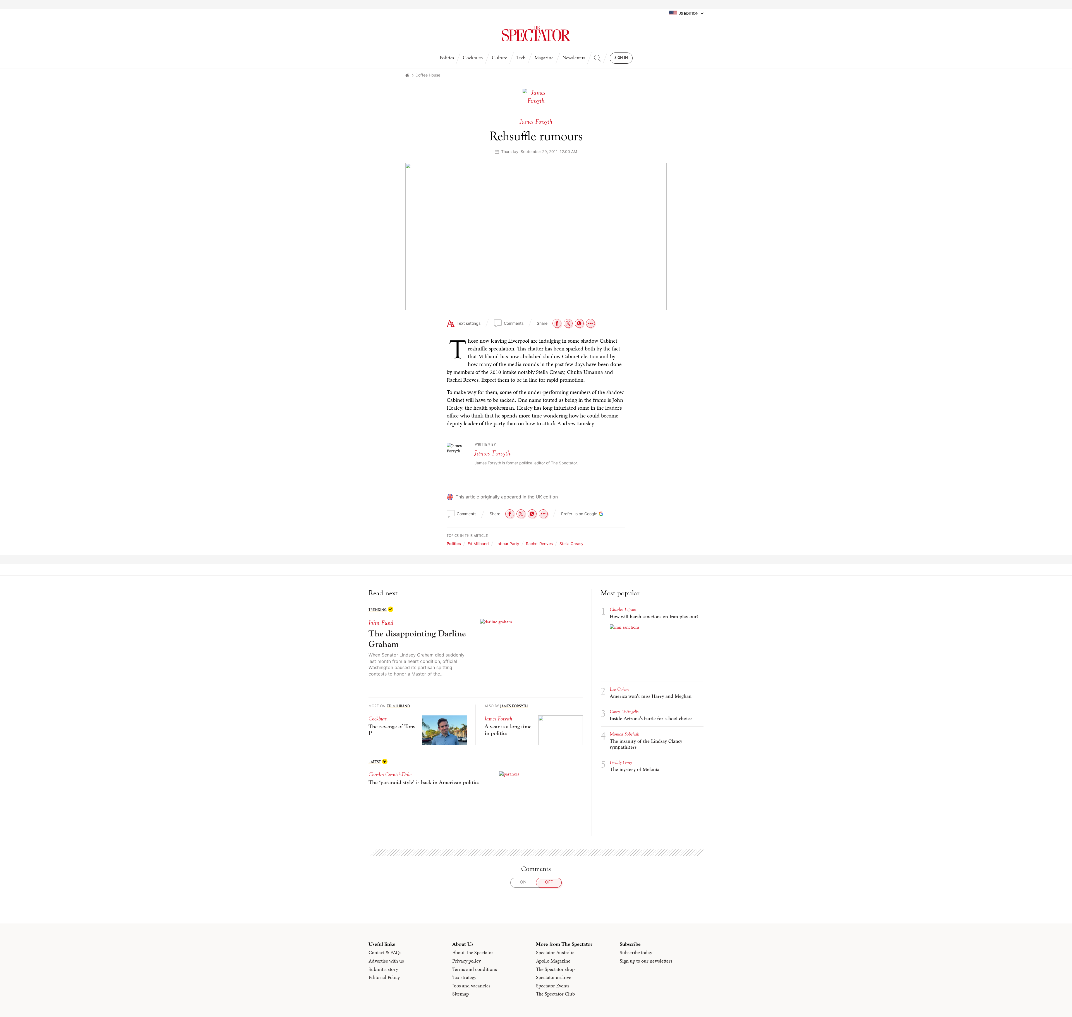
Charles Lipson (623, 609)
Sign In (621, 58)
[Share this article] (590, 323)
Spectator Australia (555, 952)
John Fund (380, 623)
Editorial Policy (384, 977)
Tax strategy (464, 977)
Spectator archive (553, 977)
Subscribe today (636, 952)
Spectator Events (553, 986)
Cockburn (473, 58)
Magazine (544, 58)
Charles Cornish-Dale (389, 774)
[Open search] (597, 58)
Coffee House (427, 75)
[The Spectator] (536, 33)
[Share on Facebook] (556, 323)
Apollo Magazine (553, 961)
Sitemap (460, 994)
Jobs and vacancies (471, 986)
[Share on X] (568, 323)
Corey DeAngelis (624, 712)
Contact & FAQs (384, 952)
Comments (513, 323)
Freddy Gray (621, 762)
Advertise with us (386, 961)
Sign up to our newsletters (646, 961)
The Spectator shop (555, 969)
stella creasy (571, 543)
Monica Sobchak (624, 734)
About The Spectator (472, 952)
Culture (499, 58)
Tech (521, 58)
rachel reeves (539, 543)
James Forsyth (493, 453)
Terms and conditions (474, 969)
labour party (507, 543)
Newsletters (574, 58)
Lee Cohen (619, 689)
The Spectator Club (555, 994)
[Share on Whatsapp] (579, 323)
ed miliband (478, 543)
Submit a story (383, 969)
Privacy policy (466, 961)
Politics (447, 58)
